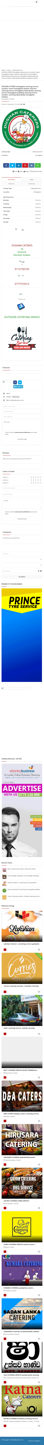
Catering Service (17, 70)
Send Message (22, 439)
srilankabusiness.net (16, 1440)
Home (3, 70)
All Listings (19, 387)
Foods (9, 70)
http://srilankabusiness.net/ (15, 400)
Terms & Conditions (34, 1441)
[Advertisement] (22, 44)
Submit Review (22, 519)
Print (15, 171)
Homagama (38, 155)
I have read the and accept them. (21, 433)
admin (8, 393)
